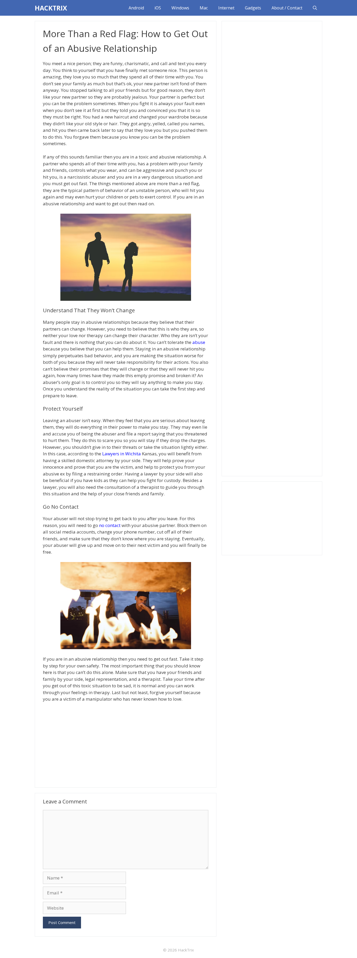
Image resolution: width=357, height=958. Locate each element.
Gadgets (253, 8)
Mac (204, 8)
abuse (198, 342)
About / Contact (287, 8)
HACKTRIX (51, 7)
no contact (109, 525)
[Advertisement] (125, 744)
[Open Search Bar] (315, 8)
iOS (157, 8)
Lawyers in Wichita (121, 454)
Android (136, 8)
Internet (226, 8)
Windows (180, 8)
